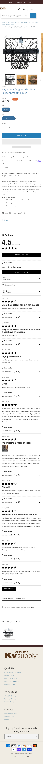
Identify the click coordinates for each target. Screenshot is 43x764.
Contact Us (8, 719)
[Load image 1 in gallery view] (10, 79)
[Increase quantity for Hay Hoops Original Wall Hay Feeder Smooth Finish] (14, 127)
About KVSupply (10, 696)
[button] (21, 141)
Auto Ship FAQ (9, 716)
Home (3, 22)
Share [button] (6, 220)
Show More (9, 589)
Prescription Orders (11, 713)
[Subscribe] (36, 736)
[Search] (33, 15)
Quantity (4, 123)
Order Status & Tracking (12, 672)
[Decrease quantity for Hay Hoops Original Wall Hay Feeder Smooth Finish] (4, 127)
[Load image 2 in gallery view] (21, 79)
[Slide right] (40, 80)
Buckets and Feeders (26, 22)
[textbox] (21, 602)
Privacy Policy (9, 702)
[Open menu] (31, 8)
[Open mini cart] (24, 8)
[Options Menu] (40, 317)
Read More (23, 466)
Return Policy (9, 675)
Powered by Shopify (26, 753)
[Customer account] (19, 8)
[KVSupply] (3, 8)
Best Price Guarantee (11, 681)
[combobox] (18, 15)
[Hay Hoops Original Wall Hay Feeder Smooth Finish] (8, 632)
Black (6, 110)
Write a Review (21, 255)
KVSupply (18, 753)
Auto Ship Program (11, 684)
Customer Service (10, 678)
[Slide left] (2, 80)
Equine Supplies (12, 22)
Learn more (30, 607)
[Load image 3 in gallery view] (32, 79)
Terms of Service (10, 699)
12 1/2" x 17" (8, 118)
